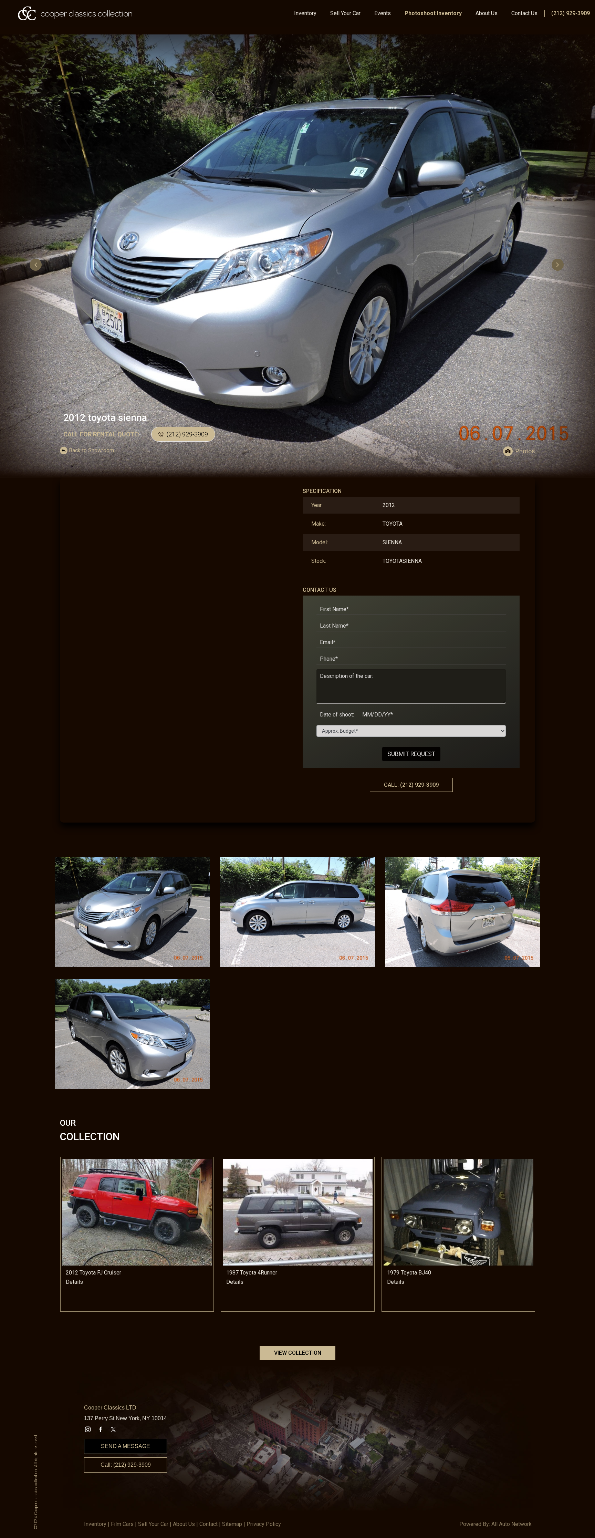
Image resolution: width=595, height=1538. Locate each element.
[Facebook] (100, 1429)
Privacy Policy (264, 1524)
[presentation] (36, 264)
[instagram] (88, 1429)
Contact (208, 1524)
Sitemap (232, 1524)
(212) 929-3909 (570, 13)
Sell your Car (153, 1524)
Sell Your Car (345, 13)
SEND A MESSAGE (125, 1446)
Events (382, 13)
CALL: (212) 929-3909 (411, 785)
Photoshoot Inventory (433, 13)
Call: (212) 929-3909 (126, 1465)
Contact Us (524, 13)
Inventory (305, 13)
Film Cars (122, 1524)
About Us (487, 13)
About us (184, 1524)
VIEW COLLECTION (297, 1353)
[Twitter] (113, 1429)
